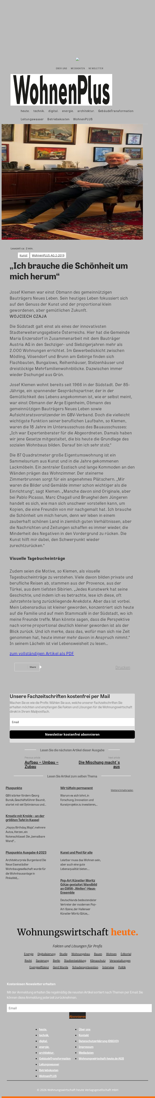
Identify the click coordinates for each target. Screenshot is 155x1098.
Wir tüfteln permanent (76, 787)
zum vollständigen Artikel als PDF (42, 653)
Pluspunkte (14, 787)
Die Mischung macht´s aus (99, 764)
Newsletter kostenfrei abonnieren (72, 734)
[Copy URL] (108, 667)
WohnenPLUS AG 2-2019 (48, 255)
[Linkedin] (79, 667)
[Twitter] (65, 667)
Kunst (23, 255)
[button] (109, 68)
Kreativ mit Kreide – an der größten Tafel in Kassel (25, 817)
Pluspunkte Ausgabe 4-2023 (26, 852)
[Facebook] (50, 667)
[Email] (94, 667)
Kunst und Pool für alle (76, 852)
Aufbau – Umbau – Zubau (42, 764)
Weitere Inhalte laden (122, 790)
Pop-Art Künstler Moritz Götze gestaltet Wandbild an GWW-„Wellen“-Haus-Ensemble (78, 886)
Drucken (122, 667)
